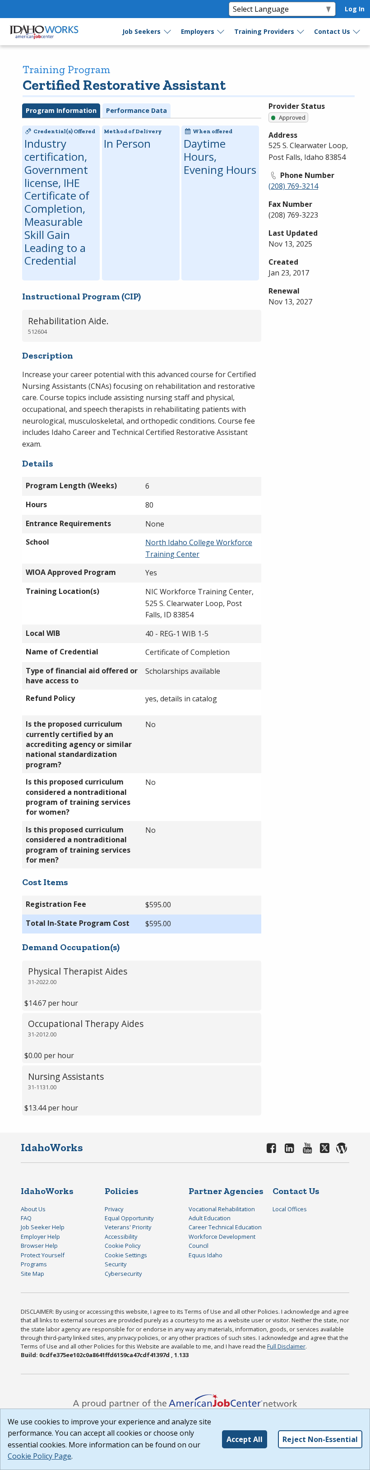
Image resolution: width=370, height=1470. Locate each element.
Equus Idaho (205, 1255)
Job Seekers (141, 31)
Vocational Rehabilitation (222, 1209)
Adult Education (210, 1218)
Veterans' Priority (128, 1227)
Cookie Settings (126, 1255)
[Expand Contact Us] (357, 31)
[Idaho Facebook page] (271, 1147)
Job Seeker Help (43, 1227)
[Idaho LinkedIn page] (289, 1147)
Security (115, 1264)
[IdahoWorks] (44, 31)
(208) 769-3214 (293, 186)
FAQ (26, 1218)
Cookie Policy (122, 1245)
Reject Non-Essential (320, 1439)
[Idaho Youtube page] (307, 1147)
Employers (197, 31)
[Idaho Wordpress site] (342, 1147)
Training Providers (264, 31)
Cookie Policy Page (39, 1456)
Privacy (114, 1209)
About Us (33, 1209)
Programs (34, 1264)
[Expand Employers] (221, 31)
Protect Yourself (43, 1255)
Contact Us (332, 31)
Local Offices (290, 1209)
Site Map (32, 1273)
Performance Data (136, 110)
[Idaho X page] (326, 1147)
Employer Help (40, 1236)
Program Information (61, 110)
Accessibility (121, 1236)
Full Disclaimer (286, 1346)
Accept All (245, 1439)
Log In (355, 9)
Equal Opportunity (129, 1218)
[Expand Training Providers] (301, 31)
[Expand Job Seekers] (168, 31)
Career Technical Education (225, 1227)
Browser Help (39, 1245)
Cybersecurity (123, 1273)
